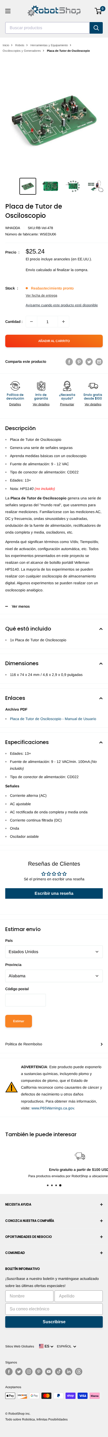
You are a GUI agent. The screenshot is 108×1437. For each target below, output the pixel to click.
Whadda (12, 228)
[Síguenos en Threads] (78, 1371)
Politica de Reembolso (23, 1044)
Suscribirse (54, 1322)
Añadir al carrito (54, 341)
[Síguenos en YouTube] (48, 1371)
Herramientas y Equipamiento (49, 45)
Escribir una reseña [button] (54, 893)
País (9, 940)
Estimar (18, 1021)
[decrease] (31, 321)
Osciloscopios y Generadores (22, 50)
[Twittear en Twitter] (89, 361)
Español (65, 1346)
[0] (98, 11)
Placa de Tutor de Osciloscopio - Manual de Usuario (53, 719)
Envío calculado (39, 270)
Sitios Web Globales (19, 1346)
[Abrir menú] (7, 11)
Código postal (17, 989)
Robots (19, 45)
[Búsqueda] (96, 28)
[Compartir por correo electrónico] (99, 361)
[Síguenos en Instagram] (29, 1371)
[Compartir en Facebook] (69, 361)
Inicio (6, 45)
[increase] (63, 321)
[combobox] (47, 28)
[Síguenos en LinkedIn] (68, 1371)
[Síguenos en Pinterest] (38, 1371)
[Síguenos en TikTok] (58, 1371)
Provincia (13, 965)
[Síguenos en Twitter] (19, 1371)
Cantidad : (14, 321)
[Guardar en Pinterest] (79, 361)
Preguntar (67, 404)
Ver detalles (41, 404)
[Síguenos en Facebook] (9, 1371)
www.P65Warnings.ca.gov (52, 1108)
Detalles (15, 404)
